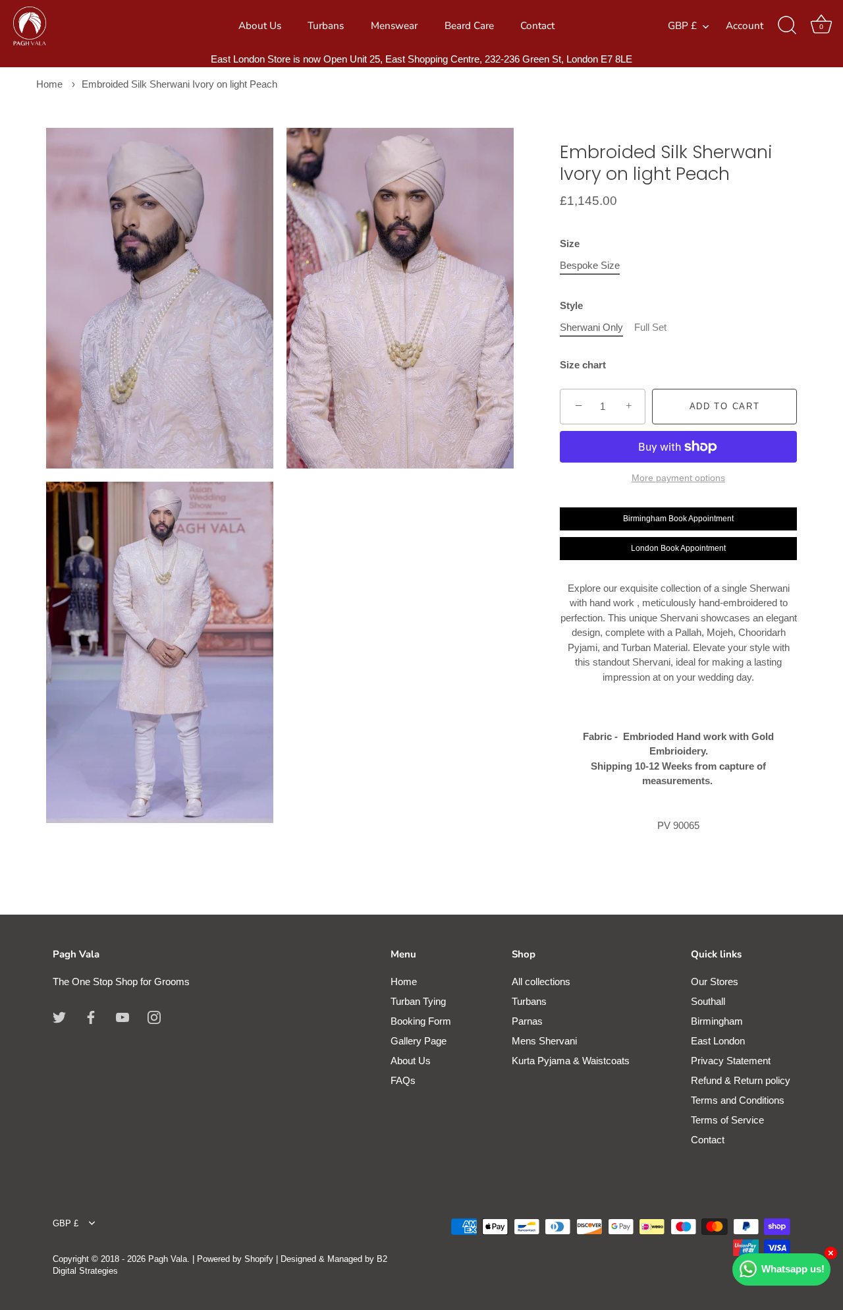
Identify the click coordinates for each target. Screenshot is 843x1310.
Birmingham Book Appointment (678, 518)
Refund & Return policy (740, 1080)
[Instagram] (154, 1016)
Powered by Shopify (235, 1259)
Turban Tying (418, 1001)
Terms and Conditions (737, 1100)
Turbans (326, 25)
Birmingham (717, 1021)
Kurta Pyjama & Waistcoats (571, 1060)
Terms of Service (727, 1119)
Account (744, 25)
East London (718, 1040)
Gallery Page (419, 1040)
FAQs (403, 1080)
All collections (541, 981)
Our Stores (714, 981)
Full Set (650, 327)
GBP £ (682, 26)
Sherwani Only (591, 327)
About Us (259, 25)
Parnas (527, 1021)
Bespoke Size (590, 265)
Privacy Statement (731, 1060)
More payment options (678, 478)
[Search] (787, 25)
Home (49, 84)
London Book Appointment (678, 548)
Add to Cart (725, 406)
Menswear (394, 25)
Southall (708, 1001)
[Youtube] (122, 1016)
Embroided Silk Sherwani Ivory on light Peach (179, 84)
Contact (537, 25)
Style (571, 305)
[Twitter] (59, 1016)
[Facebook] (90, 1016)
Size (570, 243)
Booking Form (421, 1021)
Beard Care (469, 25)
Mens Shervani (544, 1040)
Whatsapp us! (793, 1268)
